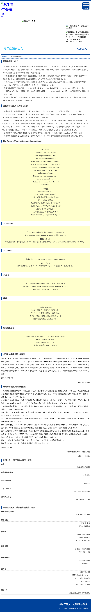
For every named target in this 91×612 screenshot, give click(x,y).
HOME (4, 56)
